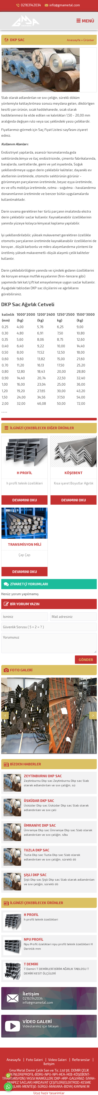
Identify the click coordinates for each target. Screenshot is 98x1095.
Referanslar (81, 1060)
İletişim (49, 1064)
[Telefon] (8, 1075)
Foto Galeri (34, 1060)
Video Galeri (57, 1060)
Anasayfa (73, 40)
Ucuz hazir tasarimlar (49, 1093)
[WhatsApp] (8, 1086)
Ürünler (88, 40)
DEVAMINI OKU (24, 500)
